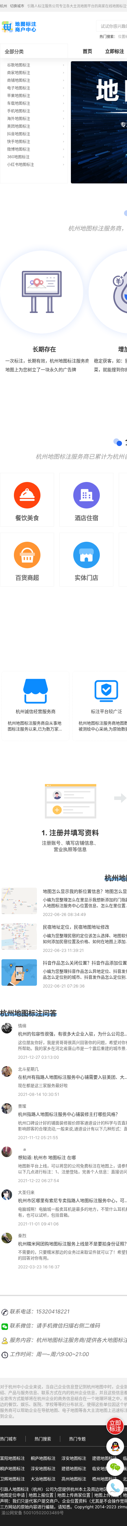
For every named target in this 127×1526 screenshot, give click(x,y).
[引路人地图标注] (18, 26)
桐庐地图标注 (43, 1458)
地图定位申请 (12, 1494)
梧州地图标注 (104, 1478)
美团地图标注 (18, 126)
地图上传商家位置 (73, 1494)
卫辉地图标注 (12, 1478)
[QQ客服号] (115, 1446)
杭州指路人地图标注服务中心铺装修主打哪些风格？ (69, 1114)
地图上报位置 (41, 1494)
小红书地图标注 (20, 164)
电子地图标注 (18, 87)
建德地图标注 (104, 1458)
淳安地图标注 (73, 1458)
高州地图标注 (73, 1478)
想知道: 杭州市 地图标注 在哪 (47, 1157)
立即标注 (114, 51)
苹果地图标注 (18, 95)
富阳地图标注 (12, 1458)
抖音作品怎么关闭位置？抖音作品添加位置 (85, 963)
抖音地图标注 (18, 133)
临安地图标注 (104, 1468)
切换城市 (17, 6)
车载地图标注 (18, 103)
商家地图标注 (18, 72)
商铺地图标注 (18, 80)
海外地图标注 (18, 118)
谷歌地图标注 (18, 64)
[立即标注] (115, 1426)
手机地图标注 (18, 110)
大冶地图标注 (43, 1478)
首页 (87, 51)
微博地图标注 (18, 149)
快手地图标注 (18, 141)
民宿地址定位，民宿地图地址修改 (76, 927)
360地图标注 (18, 156)
